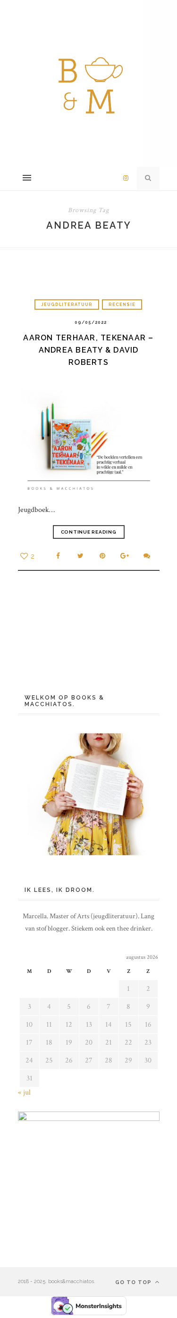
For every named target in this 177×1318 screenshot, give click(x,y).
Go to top (134, 1282)
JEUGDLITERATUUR (67, 304)
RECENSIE (122, 304)
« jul (24, 1092)
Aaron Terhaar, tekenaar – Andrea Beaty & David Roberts (88, 350)
